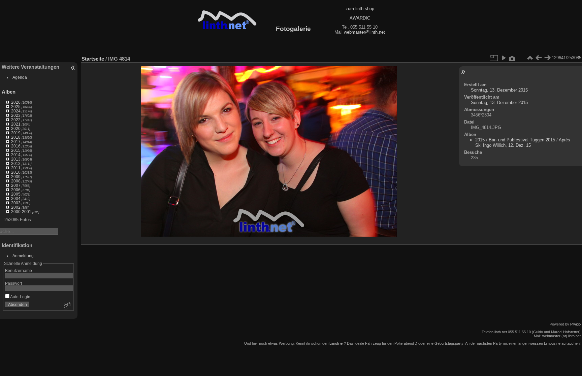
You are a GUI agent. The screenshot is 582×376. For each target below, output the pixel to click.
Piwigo (575, 324)
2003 (16, 203)
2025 (16, 106)
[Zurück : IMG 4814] (538, 58)
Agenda (19, 77)
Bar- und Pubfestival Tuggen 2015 (522, 139)
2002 (16, 207)
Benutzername (18, 270)
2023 (16, 115)
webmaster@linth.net (364, 32)
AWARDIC (360, 18)
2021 (16, 124)
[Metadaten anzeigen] (512, 58)
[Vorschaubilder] (529, 58)
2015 (16, 150)
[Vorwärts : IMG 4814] (547, 58)
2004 (16, 198)
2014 (16, 154)
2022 (16, 119)
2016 (16, 146)
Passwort (13, 283)
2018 (16, 137)
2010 (16, 172)
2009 (16, 176)
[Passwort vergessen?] (66, 306)
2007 (16, 185)
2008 (16, 181)
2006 (16, 189)
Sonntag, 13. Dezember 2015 (499, 90)
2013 (16, 159)
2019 (16, 133)
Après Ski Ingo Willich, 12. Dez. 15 (522, 142)
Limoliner (336, 343)
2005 (16, 194)
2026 (16, 102)
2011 (16, 168)
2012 (16, 163)
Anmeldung (23, 255)
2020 (16, 128)
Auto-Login (19, 297)
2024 (16, 111)
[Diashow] (503, 58)
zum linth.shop (360, 8)
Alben (8, 92)
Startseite (93, 59)
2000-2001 (21, 211)
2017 (16, 141)
